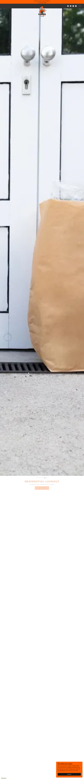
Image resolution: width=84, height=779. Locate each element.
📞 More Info (42, 488)
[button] (80, 6)
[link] (42, 5)
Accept (69, 774)
